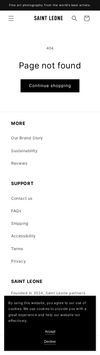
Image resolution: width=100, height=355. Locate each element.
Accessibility (23, 235)
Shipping (20, 223)
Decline (50, 342)
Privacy (18, 261)
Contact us (21, 198)
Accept (50, 332)
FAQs (16, 210)
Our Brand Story (27, 137)
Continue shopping (50, 85)
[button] (11, 18)
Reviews (19, 163)
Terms (17, 248)
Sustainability (24, 150)
